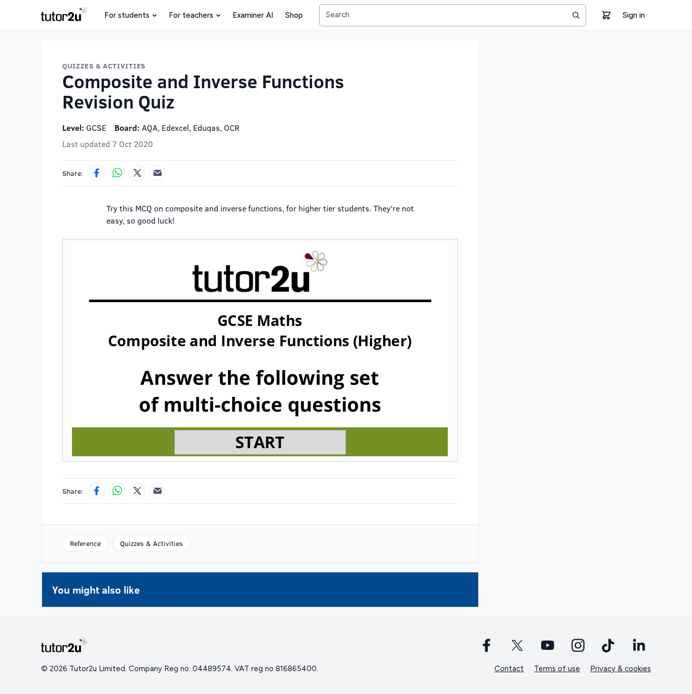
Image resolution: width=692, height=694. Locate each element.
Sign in (634, 15)
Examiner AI (253, 15)
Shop (294, 15)
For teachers (191, 15)
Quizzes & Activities (151, 543)
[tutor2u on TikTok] (608, 645)
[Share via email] (157, 173)
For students (126, 15)
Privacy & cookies (620, 668)
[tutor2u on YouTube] (547, 645)
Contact (509, 668)
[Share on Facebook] (97, 173)
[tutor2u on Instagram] (578, 645)
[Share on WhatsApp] (117, 173)
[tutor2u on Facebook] (487, 645)
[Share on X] (137, 173)
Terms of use (557, 668)
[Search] (576, 15)
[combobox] (452, 15)
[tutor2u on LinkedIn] (639, 645)
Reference (85, 543)
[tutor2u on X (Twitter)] (517, 645)
